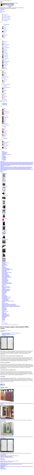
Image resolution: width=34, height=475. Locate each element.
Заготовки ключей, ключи (11, 167)
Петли (3, 285)
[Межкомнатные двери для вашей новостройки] (7, 418)
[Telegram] (4, 384)
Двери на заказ (2, 161)
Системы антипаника (30, 169)
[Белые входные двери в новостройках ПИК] (7, 451)
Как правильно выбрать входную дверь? (6, 402)
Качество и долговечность (6, 333)
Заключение (4, 335)
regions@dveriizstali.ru (9, 461)
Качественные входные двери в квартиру (6, 435)
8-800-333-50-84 (2, 8)
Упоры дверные (4, 291)
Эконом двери (2, 162)
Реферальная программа (5, 314)
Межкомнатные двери (3, 100)
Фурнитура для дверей (20, 463)
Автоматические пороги (6, 286)
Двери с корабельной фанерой (6, 282)
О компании (4, 317)
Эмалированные (4, 264)
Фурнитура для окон (3, 170)
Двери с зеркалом (4, 273)
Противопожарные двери (23, 164)
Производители (30, 463)
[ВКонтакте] (1, 384)
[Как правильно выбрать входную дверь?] (7, 401)
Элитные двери (7, 162)
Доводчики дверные (23, 169)
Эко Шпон (3, 263)
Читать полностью (3, 421)
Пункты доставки (14, 466)
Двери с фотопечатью (29, 163)
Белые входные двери (3, 378)
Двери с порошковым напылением (13, 163)
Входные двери (2, 11)
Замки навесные (9, 169)
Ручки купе (4, 310)
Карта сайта (2, 467)
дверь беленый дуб (9, 7)
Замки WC (3, 301)
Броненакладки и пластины (6, 287)
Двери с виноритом (30, 162)
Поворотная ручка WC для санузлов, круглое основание (10, 305)
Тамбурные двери (30, 164)
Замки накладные (26, 168)
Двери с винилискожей (23, 162)
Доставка (3, 319)
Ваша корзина (2, 9)
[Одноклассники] (2, 384)
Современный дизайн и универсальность (8, 334)
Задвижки (5, 167)
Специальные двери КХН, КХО (5, 165)
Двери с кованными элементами (7, 272)
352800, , (7, 457)
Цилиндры (3, 307)
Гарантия (3, 318)
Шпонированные (4, 265)
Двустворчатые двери (3, 164)
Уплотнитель (14, 168)
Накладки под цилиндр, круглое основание (8, 304)
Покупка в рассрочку (5, 315)
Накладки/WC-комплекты (26, 167)
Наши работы (4, 316)
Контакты (1, 171)
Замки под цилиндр (5, 303)
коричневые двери (3, 7)
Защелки (17, 168)
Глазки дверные (5, 168)
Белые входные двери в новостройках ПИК (7, 452)
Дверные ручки (4, 309)
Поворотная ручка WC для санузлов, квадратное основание (11, 306)
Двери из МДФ (17, 162)
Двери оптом (4, 313)
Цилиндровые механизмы (16, 169)
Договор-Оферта (2, 459)
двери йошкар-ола (15, 7)
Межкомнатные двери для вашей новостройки (7, 419)
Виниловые (4, 266)
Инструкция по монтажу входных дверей (4, 465)
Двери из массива (12, 162)
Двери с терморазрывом (22, 163)
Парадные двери (17, 164)
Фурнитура (2, 166)
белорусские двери (21, 7)
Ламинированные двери (10, 164)
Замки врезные (21, 168)
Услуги (21, 466)
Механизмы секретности (18, 167)
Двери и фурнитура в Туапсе (13, 455)
